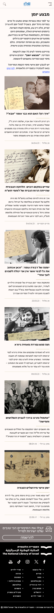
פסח (39, 577)
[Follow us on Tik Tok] (19, 562)
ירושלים (37, 592)
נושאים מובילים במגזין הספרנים (14, 592)
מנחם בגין (36, 588)
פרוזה (18, 573)
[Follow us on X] (36, 562)
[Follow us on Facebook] (44, 562)
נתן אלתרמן (36, 581)
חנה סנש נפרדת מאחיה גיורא (32, 345)
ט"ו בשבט (37, 569)
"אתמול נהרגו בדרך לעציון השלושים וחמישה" (28, 419)
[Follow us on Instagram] (27, 562)
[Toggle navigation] (50, 4)
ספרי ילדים (36, 596)
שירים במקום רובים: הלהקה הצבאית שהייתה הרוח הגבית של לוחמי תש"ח (27, 189)
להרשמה (27, 537)
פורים (38, 573)
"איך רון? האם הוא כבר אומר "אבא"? (28, 114)
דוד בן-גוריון (35, 584)
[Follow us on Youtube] (10, 562)
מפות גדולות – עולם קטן (14, 583)
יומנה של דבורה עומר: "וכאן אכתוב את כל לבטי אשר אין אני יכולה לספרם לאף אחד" (27, 271)
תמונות (17, 577)
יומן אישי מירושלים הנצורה (33, 488)
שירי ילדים (16, 569)
